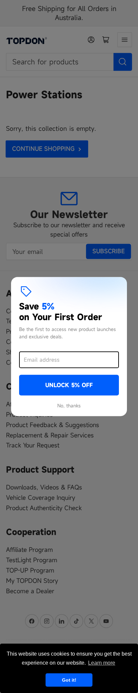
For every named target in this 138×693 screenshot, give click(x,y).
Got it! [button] (69, 680)
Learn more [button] (101, 663)
